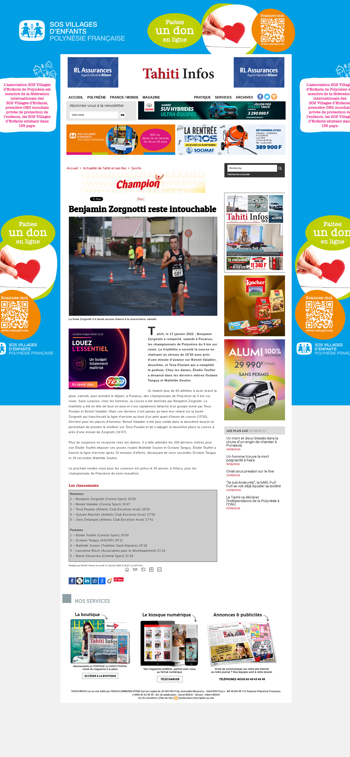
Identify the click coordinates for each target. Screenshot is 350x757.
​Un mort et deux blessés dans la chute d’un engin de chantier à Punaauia (252, 441)
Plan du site (166, 698)
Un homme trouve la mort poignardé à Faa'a (247, 458)
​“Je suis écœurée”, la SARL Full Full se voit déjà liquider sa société (253, 484)
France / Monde (124, 97)
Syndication (185, 698)
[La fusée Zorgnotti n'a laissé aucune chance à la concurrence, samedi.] (143, 218)
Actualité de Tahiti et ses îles (104, 168)
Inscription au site (204, 698)
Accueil (75, 97)
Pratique (202, 97)
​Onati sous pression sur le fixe (250, 471)
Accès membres (147, 698)
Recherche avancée (238, 174)
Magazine (151, 97)
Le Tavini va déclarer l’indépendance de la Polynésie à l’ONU (252, 500)
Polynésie (96, 97)
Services (223, 97)
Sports (136, 168)
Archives (244, 97)
